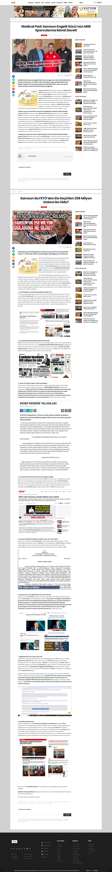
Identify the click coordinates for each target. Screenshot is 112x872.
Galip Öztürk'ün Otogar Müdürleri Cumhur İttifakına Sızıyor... (90, 130)
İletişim (45, 857)
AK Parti (60, 481)
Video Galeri (46, 845)
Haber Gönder (27, 858)
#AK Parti (32, 803)
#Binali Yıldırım (58, 802)
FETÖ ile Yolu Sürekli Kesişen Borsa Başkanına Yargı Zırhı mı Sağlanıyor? (90, 148)
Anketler (91, 846)
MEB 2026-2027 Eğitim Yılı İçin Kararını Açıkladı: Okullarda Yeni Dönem (90, 101)
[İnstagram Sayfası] (17, 848)
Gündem (37, 2)
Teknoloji (59, 861)
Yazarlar (45, 848)
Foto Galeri (47, 842)
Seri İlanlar (75, 859)
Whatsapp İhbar (28, 856)
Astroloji (90, 852)
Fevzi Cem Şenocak (51, 266)
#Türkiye (49, 803)
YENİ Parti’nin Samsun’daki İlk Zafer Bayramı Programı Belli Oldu (90, 83)
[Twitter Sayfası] (14, 848)
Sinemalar (75, 857)
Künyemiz (46, 854)
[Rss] (25, 848)
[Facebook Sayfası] (12, 848)
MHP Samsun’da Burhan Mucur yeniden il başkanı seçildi (90, 90)
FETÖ (21, 341)
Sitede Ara (91, 844)
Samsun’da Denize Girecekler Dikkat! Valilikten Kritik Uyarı (89, 57)
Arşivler (46, 851)
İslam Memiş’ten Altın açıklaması (89, 45)
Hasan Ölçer (26, 598)
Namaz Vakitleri (77, 848)
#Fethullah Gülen (22, 802)
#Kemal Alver (40, 802)
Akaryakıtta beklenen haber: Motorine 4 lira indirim (89, 64)
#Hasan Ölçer (66, 802)
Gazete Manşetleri (77, 863)
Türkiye (52, 668)
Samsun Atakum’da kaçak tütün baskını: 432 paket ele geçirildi (90, 51)
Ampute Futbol (43, 90)
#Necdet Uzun (32, 802)
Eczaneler (75, 850)
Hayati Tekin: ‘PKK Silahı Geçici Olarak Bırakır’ (90, 136)
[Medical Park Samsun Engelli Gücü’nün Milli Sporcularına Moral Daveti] (42, 55)
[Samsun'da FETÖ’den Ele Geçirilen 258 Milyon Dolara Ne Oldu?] (42, 227)
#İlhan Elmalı (21, 149)
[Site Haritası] (28, 848)
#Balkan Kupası (44, 147)
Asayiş (53, 2)
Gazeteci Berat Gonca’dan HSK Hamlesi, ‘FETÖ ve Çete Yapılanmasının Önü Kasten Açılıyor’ (90, 110)
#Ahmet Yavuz (49, 802)
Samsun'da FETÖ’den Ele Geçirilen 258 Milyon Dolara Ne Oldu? (90, 117)
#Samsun (20, 147)
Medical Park (67, 90)
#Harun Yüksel (63, 147)
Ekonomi (59, 2)
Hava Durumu (76, 844)
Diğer (81, 2)
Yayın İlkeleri (14, 856)
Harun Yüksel (47, 94)
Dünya (70, 2)
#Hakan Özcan (30, 149)
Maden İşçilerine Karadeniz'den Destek (89, 76)
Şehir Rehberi (76, 861)
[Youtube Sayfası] (20, 848)
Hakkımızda (14, 854)
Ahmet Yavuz (60, 543)
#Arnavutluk (36, 147)
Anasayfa (14, 20)
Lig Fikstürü (75, 852)
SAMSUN (29, 111)
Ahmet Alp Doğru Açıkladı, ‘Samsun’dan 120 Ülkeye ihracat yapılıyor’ (90, 70)
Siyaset (47, 2)
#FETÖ (44, 803)
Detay (89, 870)
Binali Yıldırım (66, 283)
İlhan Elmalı (47, 96)
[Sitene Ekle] (30, 848)
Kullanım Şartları (28, 854)
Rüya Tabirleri (92, 850)
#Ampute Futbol (54, 147)
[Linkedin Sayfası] (22, 848)
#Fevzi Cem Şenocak (23, 803)
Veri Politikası (14, 858)
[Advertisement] (5, 47)
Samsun (31, 2)
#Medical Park (28, 147)
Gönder (67, 174)
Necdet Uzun (63, 347)
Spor (42, 2)
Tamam (95, 870)
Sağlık (65, 2)
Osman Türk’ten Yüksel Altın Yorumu (90, 123)
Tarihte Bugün (76, 855)
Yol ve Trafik (76, 846)
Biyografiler (91, 848)
